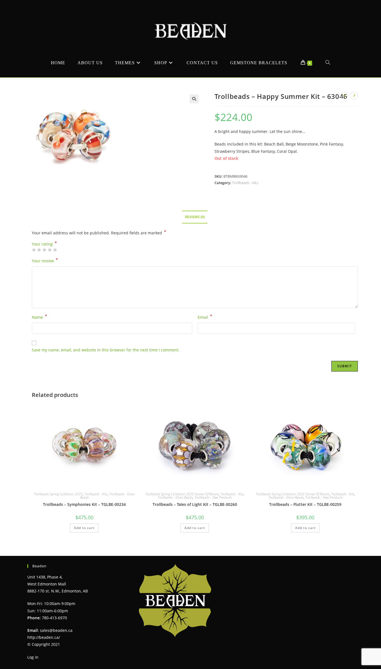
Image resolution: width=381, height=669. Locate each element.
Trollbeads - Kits (245, 182)
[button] (194, 98)
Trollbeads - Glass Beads (175, 497)
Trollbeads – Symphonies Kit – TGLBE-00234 (84, 504)
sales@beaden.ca (56, 630)
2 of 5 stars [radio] (39, 250)
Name (39, 317)
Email (205, 317)
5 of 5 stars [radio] (55, 250)
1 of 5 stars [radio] (34, 250)
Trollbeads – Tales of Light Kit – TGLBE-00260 (195, 504)
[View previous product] (344, 95)
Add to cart (84, 527)
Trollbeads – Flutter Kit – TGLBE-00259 (305, 504)
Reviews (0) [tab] (195, 217)
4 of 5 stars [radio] (50, 250)
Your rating (44, 244)
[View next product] (354, 95)
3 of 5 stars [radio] (44, 250)
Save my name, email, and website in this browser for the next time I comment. (106, 350)
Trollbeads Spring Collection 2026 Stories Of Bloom (182, 494)
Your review (45, 260)
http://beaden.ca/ (43, 637)
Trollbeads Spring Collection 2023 (58, 494)
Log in (32, 657)
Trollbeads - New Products (213, 497)
